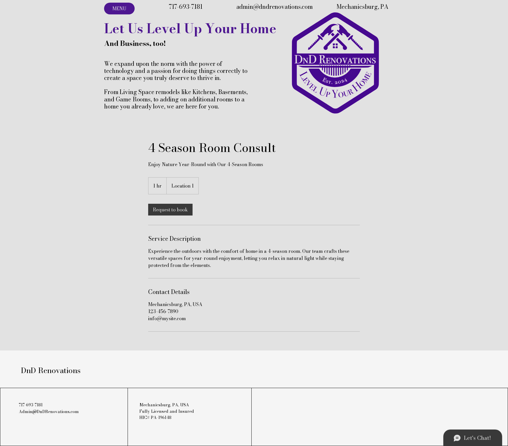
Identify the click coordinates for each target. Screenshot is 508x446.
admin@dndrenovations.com (274, 6)
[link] (170, 210)
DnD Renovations (51, 370)
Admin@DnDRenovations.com (49, 411)
